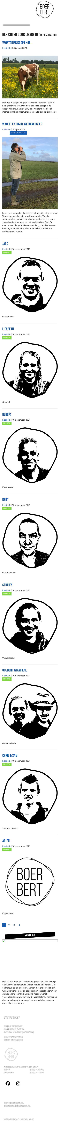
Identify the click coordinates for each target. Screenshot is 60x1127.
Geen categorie (18, 133)
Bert (5, 499)
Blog (5, 51)
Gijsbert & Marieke (14, 670)
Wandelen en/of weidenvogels (22, 124)
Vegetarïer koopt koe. (16, 42)
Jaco (5, 243)
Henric (6, 414)
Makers (6, 252)
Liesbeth (6, 48)
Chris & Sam (9, 755)
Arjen (6, 841)
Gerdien (7, 585)
